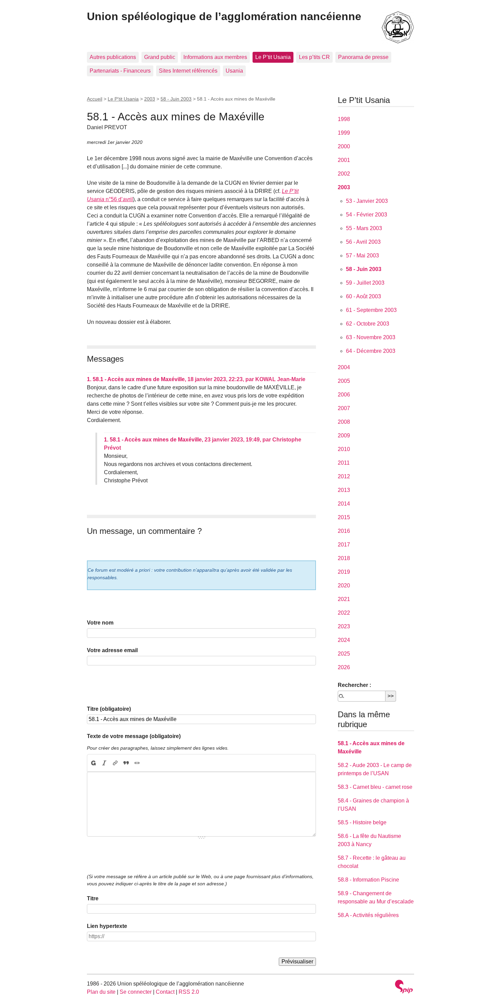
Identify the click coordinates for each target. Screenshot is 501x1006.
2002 (344, 174)
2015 (344, 517)
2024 (344, 640)
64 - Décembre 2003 (370, 351)
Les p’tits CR (314, 57)
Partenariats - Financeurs (120, 71)
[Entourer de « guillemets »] (137, 762)
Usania (234, 71)
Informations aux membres (215, 57)
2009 (344, 435)
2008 (344, 422)
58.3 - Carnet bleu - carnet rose (375, 787)
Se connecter (136, 992)
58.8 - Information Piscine (368, 880)
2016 (344, 531)
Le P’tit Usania (273, 57)
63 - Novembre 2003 (370, 337)
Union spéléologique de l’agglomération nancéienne (224, 16)
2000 (344, 146)
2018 (344, 558)
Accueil (94, 99)
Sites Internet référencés (188, 71)
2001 (344, 160)
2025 (344, 654)
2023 (344, 626)
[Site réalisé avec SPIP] (404, 987)
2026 (344, 667)
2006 (344, 394)
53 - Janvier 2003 (367, 201)
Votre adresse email (112, 650)
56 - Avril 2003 (363, 242)
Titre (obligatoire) (109, 709)
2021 (344, 599)
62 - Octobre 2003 (367, 324)
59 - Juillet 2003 (365, 283)
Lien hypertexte (107, 926)
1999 (344, 133)
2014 (344, 504)
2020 (344, 585)
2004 (344, 367)
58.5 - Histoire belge (362, 822)
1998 (344, 119)
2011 (344, 463)
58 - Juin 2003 (176, 99)
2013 (344, 490)
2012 (344, 476)
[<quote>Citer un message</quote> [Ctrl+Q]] (126, 762)
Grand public (159, 57)
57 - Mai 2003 (362, 255)
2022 (344, 613)
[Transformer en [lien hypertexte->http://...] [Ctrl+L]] (115, 762)
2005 (344, 381)
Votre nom (100, 623)
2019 (344, 572)
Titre (92, 898)
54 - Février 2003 (366, 214)
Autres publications (113, 57)
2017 (344, 544)
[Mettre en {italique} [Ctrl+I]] (104, 762)
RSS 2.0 (189, 992)
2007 (344, 408)
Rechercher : (354, 685)
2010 (344, 449)
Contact (165, 992)
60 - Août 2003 (363, 296)
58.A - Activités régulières (368, 915)
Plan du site (101, 992)
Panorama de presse (363, 57)
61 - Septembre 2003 (371, 310)
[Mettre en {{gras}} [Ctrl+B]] (93, 762)
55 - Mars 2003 (364, 228)
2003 (149, 99)
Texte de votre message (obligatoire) (134, 736)
